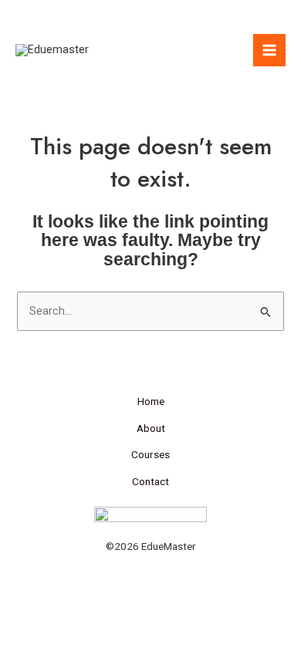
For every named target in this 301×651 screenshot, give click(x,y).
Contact (150, 481)
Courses (150, 454)
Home (150, 401)
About (151, 428)
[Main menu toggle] (269, 50)
